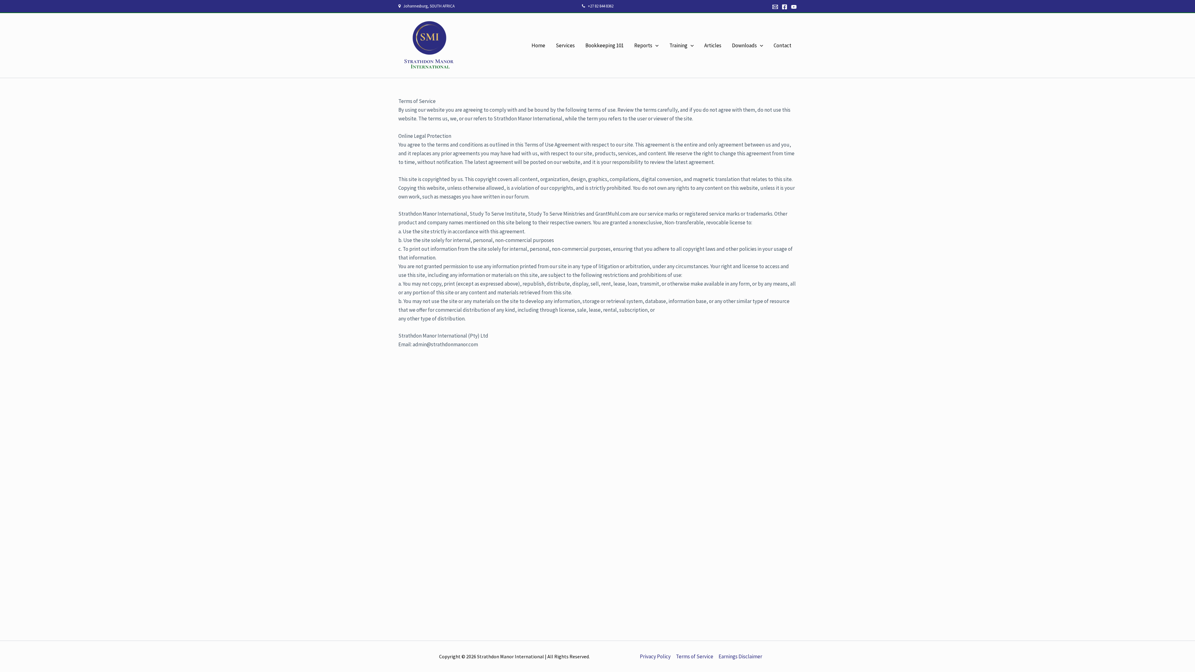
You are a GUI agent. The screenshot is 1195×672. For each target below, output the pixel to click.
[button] (655, 45)
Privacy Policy (655, 656)
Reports (643, 45)
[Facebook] (784, 7)
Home (538, 45)
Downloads (744, 45)
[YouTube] (794, 7)
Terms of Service (694, 656)
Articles (712, 45)
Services (565, 45)
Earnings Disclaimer (740, 656)
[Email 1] (775, 7)
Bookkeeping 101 (604, 45)
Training (678, 45)
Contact (782, 45)
